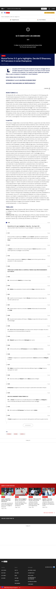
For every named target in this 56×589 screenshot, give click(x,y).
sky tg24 (3, 572)
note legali (30, 575)
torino (9, 434)
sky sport (3, 570)
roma (15, 434)
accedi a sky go (49, 567)
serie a (22, 434)
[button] (25, 587)
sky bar (16, 578)
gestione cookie (32, 570)
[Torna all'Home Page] (7, 12)
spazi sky (17, 580)
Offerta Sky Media (32, 581)
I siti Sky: (3, 567)
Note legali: (30, 567)
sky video (3, 575)
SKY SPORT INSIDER (49, 12)
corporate (30, 584)
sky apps (17, 572)
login (53, 8)
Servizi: (16, 567)
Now (16, 575)
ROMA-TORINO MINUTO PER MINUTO (15, 77)
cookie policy (31, 572)
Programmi (17, 583)
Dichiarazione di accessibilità (32, 578)
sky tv (16, 570)
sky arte (3, 578)
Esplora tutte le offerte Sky (14, 8)
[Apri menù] (1, 12)
